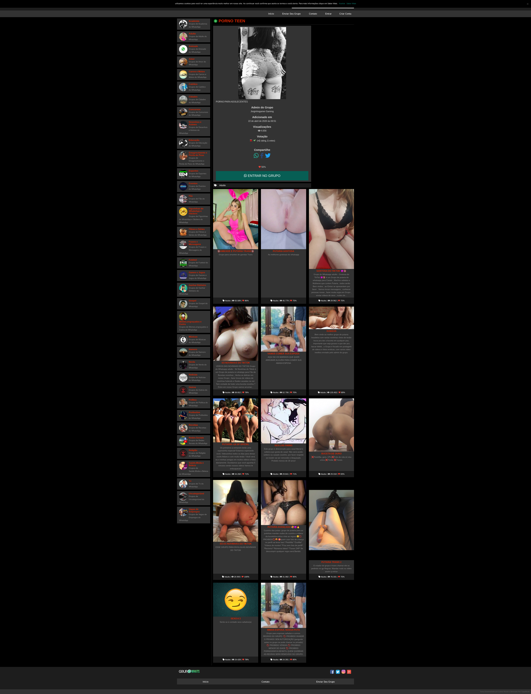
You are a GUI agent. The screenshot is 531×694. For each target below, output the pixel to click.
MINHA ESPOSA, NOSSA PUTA (283, 630)
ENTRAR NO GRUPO (263, 176)
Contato (313, 13)
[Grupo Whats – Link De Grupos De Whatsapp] (189, 671)
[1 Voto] (251, 140)
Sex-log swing (283, 445)
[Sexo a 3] (235, 600)
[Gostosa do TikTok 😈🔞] (331, 229)
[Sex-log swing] (283, 420)
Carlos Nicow (503, 692)
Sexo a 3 (236, 618)
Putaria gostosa (283, 251)
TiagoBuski (525, 692)
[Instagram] (343, 672)
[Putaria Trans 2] (331, 520)
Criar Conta (345, 13)
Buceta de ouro (331, 453)
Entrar (328, 13)
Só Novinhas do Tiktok (236, 362)
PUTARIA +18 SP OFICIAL (235, 444)
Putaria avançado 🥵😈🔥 (284, 527)
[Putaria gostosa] (283, 219)
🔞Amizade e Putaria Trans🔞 (235, 251)
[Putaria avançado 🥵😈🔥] (283, 502)
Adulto (222, 185)
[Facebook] (262, 156)
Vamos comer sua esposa (283, 353)
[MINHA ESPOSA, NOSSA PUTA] (283, 605)
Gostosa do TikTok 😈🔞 (331, 271)
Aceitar (342, 3)
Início (271, 13)
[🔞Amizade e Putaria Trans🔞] (235, 219)
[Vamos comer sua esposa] (283, 329)
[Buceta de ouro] (331, 425)
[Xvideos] (331, 318)
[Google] (349, 672)
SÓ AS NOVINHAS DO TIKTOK (236, 543)
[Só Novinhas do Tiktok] (235, 334)
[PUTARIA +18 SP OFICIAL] (235, 420)
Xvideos (331, 331)
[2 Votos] (254, 140)
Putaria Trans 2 (331, 562)
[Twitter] (268, 156)
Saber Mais (351, 3)
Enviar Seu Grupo (291, 13)
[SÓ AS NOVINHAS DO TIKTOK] (235, 511)
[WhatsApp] (256, 156)
